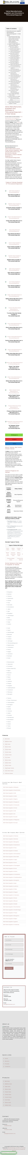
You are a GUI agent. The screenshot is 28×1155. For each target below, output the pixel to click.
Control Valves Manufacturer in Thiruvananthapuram (15, 73)
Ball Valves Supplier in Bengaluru (11, 842)
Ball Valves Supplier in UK (9, 814)
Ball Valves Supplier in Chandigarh (11, 865)
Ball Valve (7, 739)
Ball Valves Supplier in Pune (10, 847)
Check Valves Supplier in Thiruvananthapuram (15, 56)
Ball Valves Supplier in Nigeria (10, 799)
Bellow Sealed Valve (19, 554)
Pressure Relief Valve (10, 559)
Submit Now (9, 968)
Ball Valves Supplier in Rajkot (10, 918)
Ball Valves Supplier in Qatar (10, 796)
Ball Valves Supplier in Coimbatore (11, 874)
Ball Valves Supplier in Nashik (10, 904)
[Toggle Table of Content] (19, 29)
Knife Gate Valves (9, 770)
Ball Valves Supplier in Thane (10, 912)
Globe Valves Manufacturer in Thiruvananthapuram (16, 82)
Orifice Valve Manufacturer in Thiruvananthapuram (16, 76)
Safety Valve (8, 762)
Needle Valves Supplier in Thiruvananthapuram (15, 58)
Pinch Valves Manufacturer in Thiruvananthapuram (15, 71)
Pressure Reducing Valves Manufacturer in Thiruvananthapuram (15, 88)
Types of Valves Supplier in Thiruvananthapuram (14, 45)
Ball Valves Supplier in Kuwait (10, 816)
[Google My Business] (18, 1153)
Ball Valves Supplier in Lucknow (10, 886)
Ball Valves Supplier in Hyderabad (11, 845)
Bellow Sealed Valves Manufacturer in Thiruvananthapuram (15, 84)
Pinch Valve (7, 549)
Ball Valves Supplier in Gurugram (11, 880)
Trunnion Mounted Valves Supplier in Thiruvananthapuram (15, 68)
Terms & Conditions (19, 1149)
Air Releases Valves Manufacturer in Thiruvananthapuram (15, 91)
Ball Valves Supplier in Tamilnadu (11, 924)
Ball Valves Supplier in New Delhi (11, 856)
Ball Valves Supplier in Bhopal (10, 901)
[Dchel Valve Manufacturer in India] (14, 2)
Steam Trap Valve (7, 554)
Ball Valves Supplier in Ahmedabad (11, 853)
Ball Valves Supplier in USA (9, 793)
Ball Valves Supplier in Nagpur (10, 892)
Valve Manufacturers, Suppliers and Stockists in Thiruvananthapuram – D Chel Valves (14, 33)
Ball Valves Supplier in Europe (10, 822)
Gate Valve (7, 744)
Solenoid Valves (9, 773)
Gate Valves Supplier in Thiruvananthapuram (14, 61)
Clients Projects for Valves (14, 96)
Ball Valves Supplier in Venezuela (11, 805)
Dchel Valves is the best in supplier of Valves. (14, 103)
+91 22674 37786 (7, 1000)
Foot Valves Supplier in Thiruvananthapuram (14, 63)
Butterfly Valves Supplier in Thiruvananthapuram (15, 49)
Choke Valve (8, 752)
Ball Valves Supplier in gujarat (10, 921)
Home (6, 1058)
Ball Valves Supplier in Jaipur (10, 859)
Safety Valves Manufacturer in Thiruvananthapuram (15, 65)
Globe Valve (13, 549)
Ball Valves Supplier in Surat (10, 862)
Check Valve (8, 749)
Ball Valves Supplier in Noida (10, 898)
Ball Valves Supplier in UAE (9, 811)
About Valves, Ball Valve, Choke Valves (14, 94)
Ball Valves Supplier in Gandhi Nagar (12, 910)
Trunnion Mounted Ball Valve (21, 559)
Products (7, 1064)
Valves (18, 122)
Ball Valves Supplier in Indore (10, 871)
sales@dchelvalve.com (9, 1004)
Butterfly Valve (8, 741)
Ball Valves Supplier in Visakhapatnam (12, 877)
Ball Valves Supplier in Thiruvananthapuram (14, 47)
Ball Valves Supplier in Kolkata (10, 850)
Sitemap (14, 1150)
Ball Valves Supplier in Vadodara (11, 895)
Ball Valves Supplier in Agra (9, 883)
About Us (7, 1061)
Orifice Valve (8, 765)
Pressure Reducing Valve (13, 554)
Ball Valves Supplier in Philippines (11, 819)
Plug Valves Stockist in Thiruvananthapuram (14, 54)
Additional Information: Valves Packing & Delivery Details (15, 98)
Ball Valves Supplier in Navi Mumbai (11, 907)
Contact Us (7, 1066)
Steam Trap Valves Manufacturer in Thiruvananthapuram (15, 79)
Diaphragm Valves (9, 768)
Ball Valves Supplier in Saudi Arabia (11, 790)
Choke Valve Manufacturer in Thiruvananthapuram (15, 52)
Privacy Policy (11, 1149)
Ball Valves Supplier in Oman (10, 808)
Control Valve (19, 549)
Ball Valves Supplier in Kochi (10, 868)
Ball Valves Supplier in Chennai (10, 836)
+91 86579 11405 (7, 996)
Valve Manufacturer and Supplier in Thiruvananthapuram (13, 118)
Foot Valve (7, 757)
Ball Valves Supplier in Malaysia (10, 787)
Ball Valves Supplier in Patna (10, 889)
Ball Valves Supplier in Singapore (11, 802)
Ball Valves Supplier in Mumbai (10, 839)
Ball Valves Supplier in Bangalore (11, 915)
